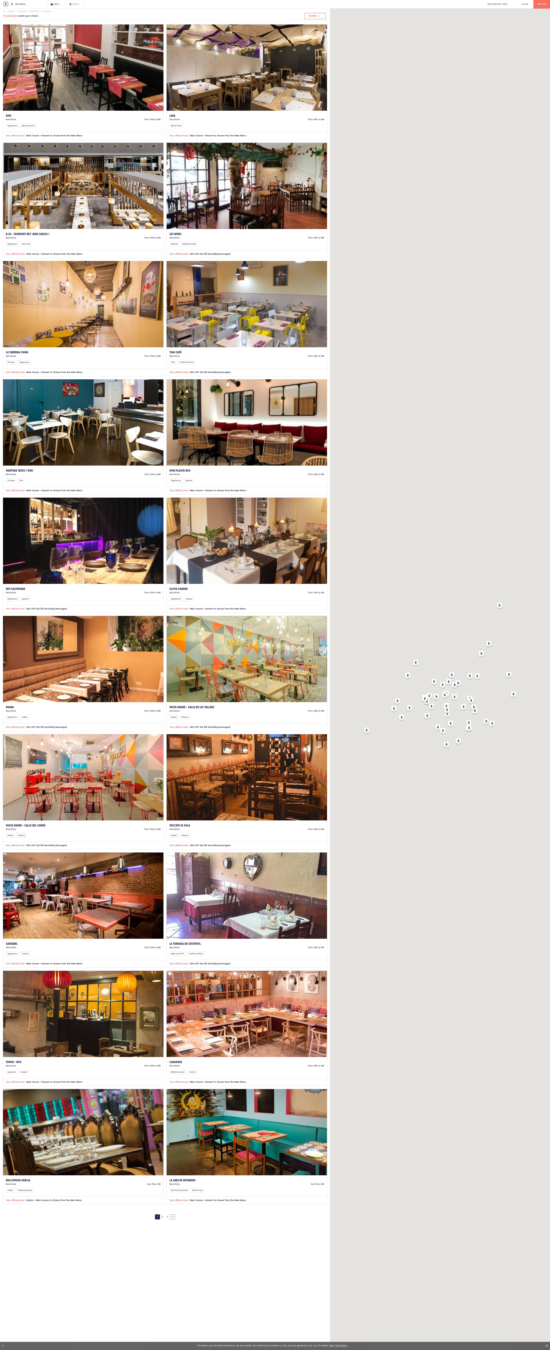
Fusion (192, 1072)
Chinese (11, 362)
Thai (173, 362)
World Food (176, 126)
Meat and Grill (28, 126)
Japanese (11, 1072)
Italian (174, 717)
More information (338, 1346)
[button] (481, 654)
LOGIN (525, 4)
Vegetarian (12, 126)
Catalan (188, 599)
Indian (25, 717)
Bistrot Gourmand (179, 1190)
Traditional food (186, 362)
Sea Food (26, 244)
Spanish (174, 244)
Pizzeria (184, 717)
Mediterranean (189, 244)
